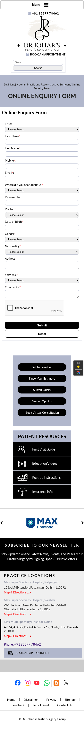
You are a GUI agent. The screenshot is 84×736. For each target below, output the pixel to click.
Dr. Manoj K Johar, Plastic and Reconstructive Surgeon (37, 84)
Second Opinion (42, 401)
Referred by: (13, 197)
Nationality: (13, 246)
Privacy (51, 699)
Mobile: (10, 160)
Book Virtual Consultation (42, 412)
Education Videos (44, 463)
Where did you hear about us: (24, 184)
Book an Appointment (47, 54)
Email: (9, 172)
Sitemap (70, 699)
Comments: (13, 287)
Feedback (18, 705)
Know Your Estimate (42, 378)
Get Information (42, 367)
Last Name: (13, 148)
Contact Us (64, 705)
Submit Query (42, 390)
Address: (11, 258)
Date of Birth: (14, 221)
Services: (11, 274)
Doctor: (10, 209)
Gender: (10, 233)
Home (11, 699)
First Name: (13, 136)
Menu (36, 4)
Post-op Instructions (46, 477)
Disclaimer (31, 699)
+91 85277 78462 (45, 13)
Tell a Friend (41, 705)
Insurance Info (42, 492)
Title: (8, 123)
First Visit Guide (43, 449)
